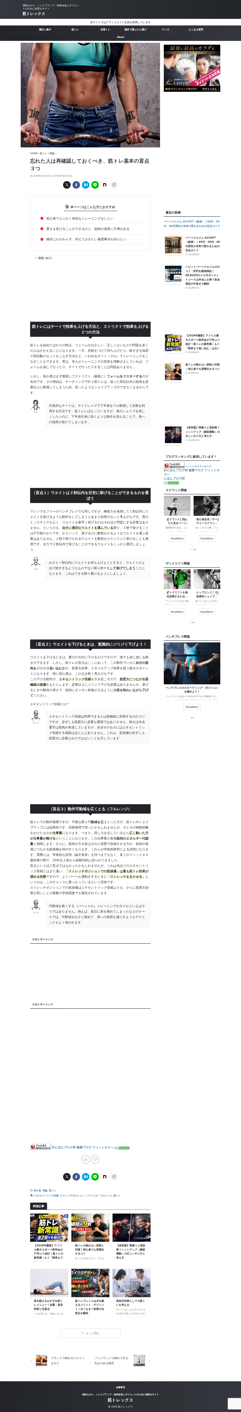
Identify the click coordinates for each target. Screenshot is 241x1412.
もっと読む (92, 1333)
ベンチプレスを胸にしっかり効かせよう (192, 687)
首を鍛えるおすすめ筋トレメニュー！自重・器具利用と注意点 (48, 1304)
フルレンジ (106, 1195)
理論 (45, 1190)
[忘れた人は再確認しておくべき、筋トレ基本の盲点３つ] (85, 185)
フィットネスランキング (198, 466)
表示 (48, 258)
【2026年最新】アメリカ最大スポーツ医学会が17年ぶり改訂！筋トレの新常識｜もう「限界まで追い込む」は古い (48, 1253)
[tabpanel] (177, 520)
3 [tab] (195, 549)
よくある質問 (195, 29)
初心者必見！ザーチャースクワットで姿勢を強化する (177, 523)
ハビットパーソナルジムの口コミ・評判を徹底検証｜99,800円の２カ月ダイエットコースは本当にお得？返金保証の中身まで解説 (202, 275)
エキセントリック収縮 (46, 1195)
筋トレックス (34, 13)
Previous (167, 519)
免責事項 (120, 1387)
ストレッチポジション (72, 1195)
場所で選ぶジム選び (135, 29)
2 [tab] (194, 718)
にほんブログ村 (174, 478)
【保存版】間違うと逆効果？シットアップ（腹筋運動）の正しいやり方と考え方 (202, 431)
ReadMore (177, 538)
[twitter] (67, 185)
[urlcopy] (114, 185)
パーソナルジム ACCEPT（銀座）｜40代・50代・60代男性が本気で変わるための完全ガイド (192, 223)
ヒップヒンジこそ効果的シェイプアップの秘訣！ (177, 596)
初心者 (37, 1190)
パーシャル (92, 1195)
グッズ (165, 29)
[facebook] (76, 185)
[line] (95, 185)
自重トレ (105, 29)
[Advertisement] (90, 291)
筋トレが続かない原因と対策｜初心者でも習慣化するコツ (89, 1249)
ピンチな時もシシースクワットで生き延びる (206, 523)
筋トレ (75, 29)
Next (216, 519)
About (120, 36)
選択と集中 (45, 29)
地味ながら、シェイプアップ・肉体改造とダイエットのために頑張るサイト (120, 1394)
